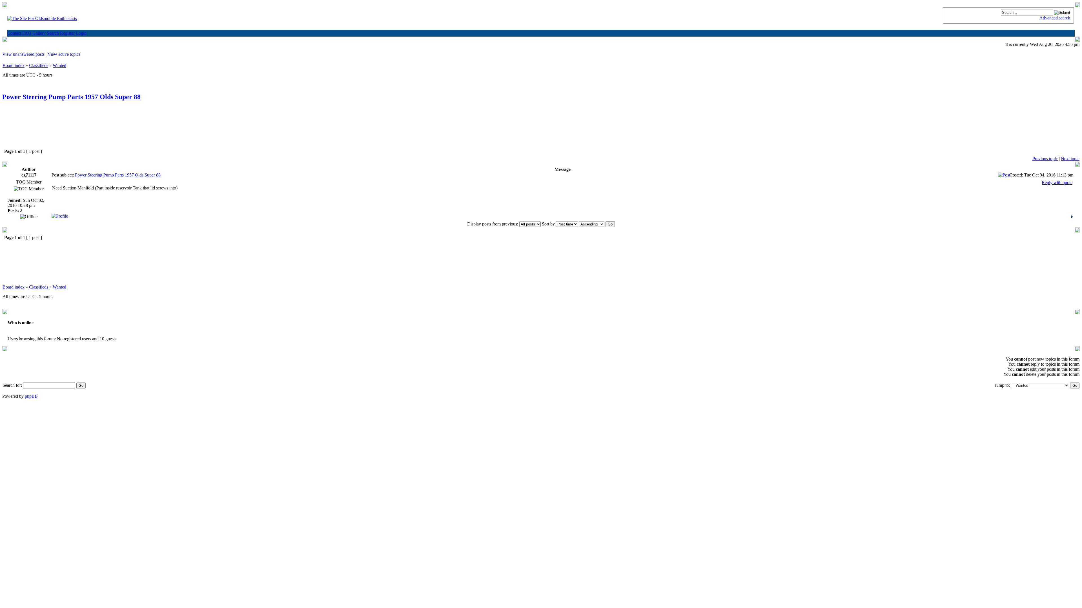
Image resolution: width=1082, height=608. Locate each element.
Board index (14, 65)
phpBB (31, 396)
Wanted (59, 65)
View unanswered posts (23, 54)
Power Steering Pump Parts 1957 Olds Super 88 (71, 96)
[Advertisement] (541, 129)
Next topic (1070, 158)
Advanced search (1054, 17)
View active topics (64, 54)
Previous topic (1045, 158)
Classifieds (38, 65)
